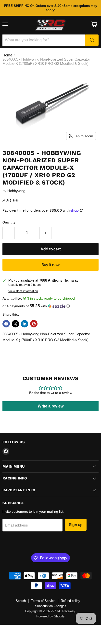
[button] (50, 306)
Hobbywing (16, 191)
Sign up (76, 524)
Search (21, 601)
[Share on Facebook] (6, 323)
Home (7, 55)
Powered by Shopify (50, 616)
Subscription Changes (50, 606)
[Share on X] (15, 323)
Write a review (50, 406)
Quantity (8, 222)
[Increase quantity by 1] (46, 233)
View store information (23, 291)
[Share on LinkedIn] (24, 323)
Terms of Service (43, 601)
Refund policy (70, 601)
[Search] (92, 40)
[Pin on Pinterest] (34, 323)
